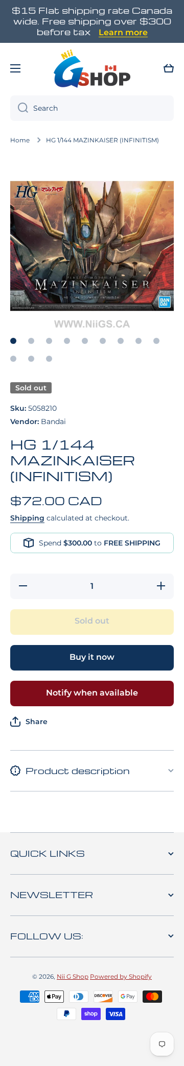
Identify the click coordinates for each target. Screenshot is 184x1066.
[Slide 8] (138, 341)
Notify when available (92, 693)
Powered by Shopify (121, 976)
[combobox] (92, 108)
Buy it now (92, 657)
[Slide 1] (13, 341)
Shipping (27, 518)
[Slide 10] (13, 359)
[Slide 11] (31, 359)
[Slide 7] (121, 341)
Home (20, 140)
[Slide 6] (103, 341)
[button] (169, 68)
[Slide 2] (31, 341)
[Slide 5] (85, 341)
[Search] (19, 108)
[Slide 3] (49, 341)
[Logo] (92, 68)
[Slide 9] (156, 341)
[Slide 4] (67, 341)
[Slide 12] (49, 359)
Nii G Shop (72, 976)
